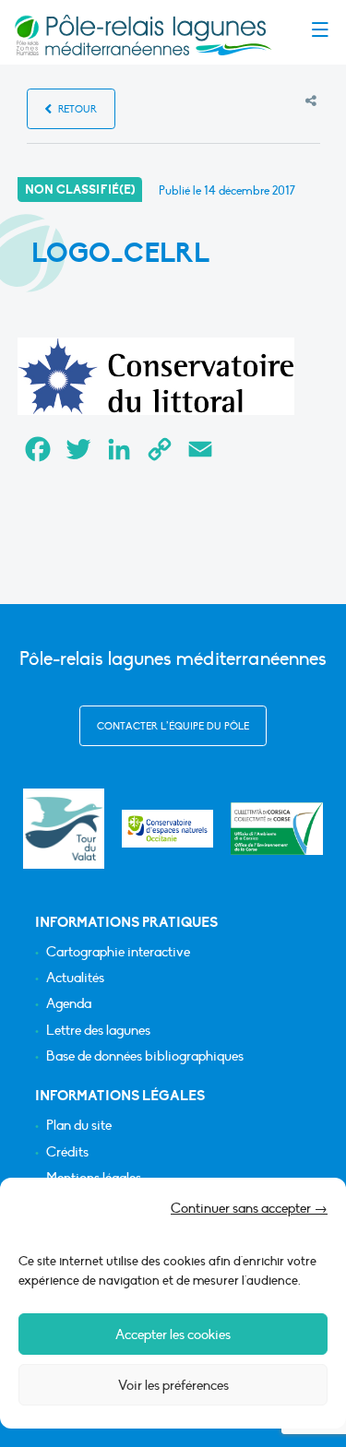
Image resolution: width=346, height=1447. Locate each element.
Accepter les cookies (173, 1334)
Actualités (75, 978)
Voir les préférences (173, 1385)
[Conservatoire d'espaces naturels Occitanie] (168, 829)
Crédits (67, 1152)
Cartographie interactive (118, 952)
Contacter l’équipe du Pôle (173, 726)
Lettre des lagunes (98, 1030)
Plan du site (79, 1125)
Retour (76, 109)
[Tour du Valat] (63, 829)
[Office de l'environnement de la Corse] (277, 829)
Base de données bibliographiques (145, 1056)
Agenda (68, 1004)
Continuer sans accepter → (249, 1208)
